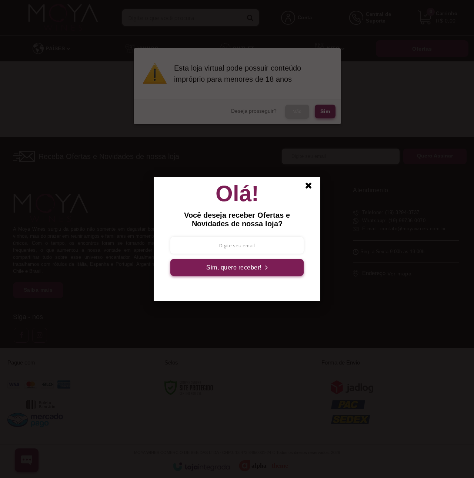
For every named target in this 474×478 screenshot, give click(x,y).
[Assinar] (237, 267)
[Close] (311, 187)
